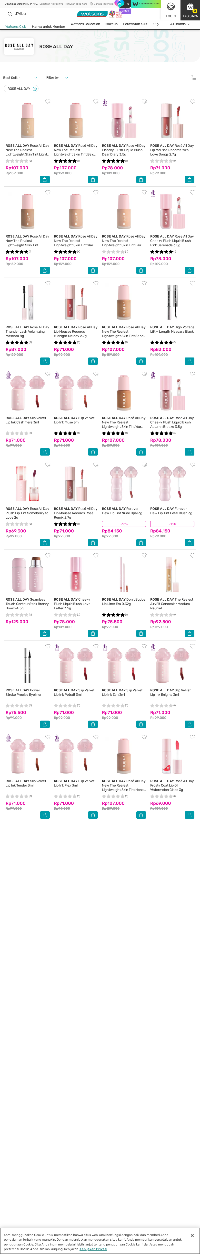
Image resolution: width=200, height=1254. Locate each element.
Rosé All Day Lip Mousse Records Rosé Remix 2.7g (76, 513)
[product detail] (27, 120)
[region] (100, 1241)
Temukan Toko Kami (76, 3)
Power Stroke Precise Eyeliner (23, 692)
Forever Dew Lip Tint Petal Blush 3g (171, 511)
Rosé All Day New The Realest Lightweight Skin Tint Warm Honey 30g (124, 424)
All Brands (178, 24)
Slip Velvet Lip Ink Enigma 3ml (170, 692)
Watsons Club (15, 27)
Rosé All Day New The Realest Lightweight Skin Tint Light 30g (27, 152)
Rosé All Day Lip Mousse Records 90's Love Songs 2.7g (172, 150)
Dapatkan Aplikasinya (51, 3)
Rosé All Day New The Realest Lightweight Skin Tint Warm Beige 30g (76, 243)
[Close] (35, 89)
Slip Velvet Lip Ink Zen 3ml (122, 692)
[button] (190, 10)
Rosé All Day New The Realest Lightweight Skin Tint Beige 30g (76, 152)
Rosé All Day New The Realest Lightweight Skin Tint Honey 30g (124, 787)
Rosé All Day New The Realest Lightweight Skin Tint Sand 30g (124, 333)
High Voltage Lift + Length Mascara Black (172, 329)
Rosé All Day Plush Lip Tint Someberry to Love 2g (27, 513)
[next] (158, 24)
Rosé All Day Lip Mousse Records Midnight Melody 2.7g (76, 331)
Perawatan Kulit (135, 24)
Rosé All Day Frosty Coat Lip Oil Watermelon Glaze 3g (172, 785)
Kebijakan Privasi (93, 1249)
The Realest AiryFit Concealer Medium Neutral (171, 603)
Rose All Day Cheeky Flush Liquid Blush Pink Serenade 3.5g (172, 240)
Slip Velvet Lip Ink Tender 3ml (26, 783)
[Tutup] (192, 1235)
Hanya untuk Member (48, 27)
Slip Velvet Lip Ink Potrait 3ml (74, 692)
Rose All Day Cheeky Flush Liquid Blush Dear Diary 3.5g (124, 150)
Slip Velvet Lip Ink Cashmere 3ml (26, 420)
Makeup (111, 24)
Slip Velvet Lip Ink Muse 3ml (74, 420)
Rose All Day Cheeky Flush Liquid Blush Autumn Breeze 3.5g (172, 422)
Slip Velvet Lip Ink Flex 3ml (74, 783)
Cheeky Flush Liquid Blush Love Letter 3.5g (72, 603)
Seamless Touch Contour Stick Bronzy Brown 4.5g (27, 603)
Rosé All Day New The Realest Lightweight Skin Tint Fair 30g (124, 243)
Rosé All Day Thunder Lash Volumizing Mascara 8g (27, 331)
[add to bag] (45, 179)
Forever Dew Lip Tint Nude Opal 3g (122, 511)
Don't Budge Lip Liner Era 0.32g (123, 601)
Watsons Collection (85, 24)
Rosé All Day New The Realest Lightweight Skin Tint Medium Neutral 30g (27, 243)
